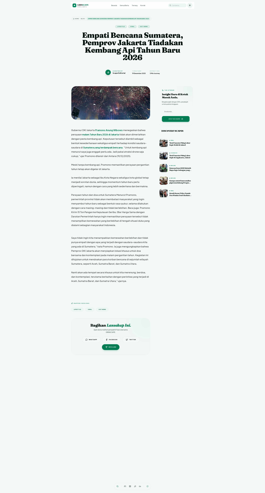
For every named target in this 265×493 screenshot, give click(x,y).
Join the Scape (174, 119)
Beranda (114, 5)
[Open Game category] (125, 486)
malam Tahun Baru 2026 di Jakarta (100, 134)
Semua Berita (124, 5)
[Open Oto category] (139, 486)
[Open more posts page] (147, 486)
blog (83, 18)
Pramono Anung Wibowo (109, 130)
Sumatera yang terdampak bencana (103, 147)
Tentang (134, 5)
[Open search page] (117, 486)
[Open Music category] (134, 486)
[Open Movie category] (130, 486)
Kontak (142, 5)
